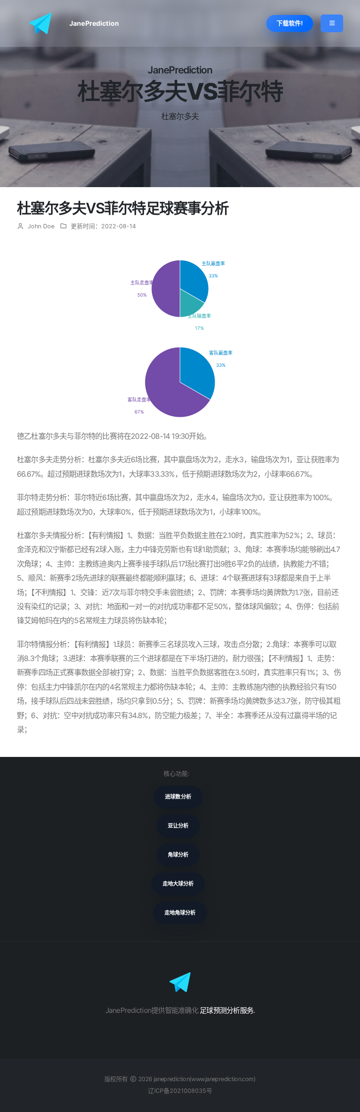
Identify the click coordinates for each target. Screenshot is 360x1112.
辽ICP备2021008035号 (180, 1090)
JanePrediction (94, 23)
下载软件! (290, 23)
